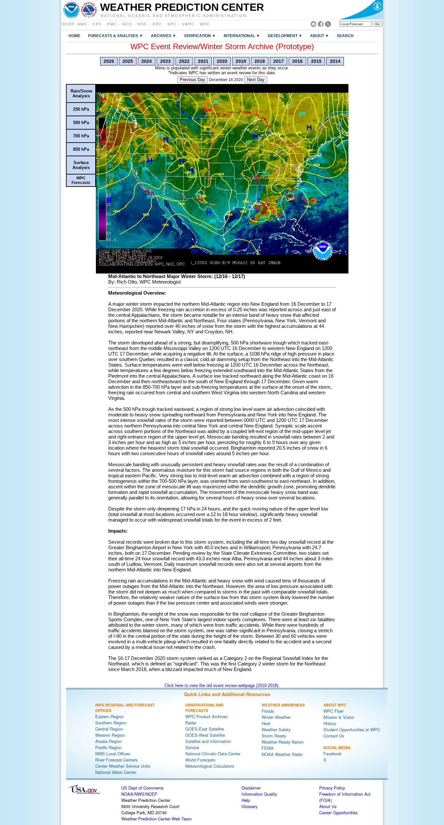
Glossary (249, 806)
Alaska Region (108, 741)
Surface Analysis (81, 165)
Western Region (110, 735)
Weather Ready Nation (283, 742)
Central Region (109, 729)
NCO (127, 24)
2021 (203, 61)
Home (74, 36)
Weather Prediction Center (182, 7)
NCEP (68, 24)
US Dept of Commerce (142, 788)
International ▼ (242, 36)
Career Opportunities (338, 812)
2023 (165, 61)
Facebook (332, 753)
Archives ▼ (163, 36)
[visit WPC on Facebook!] (321, 25)
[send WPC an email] (313, 25)
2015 (316, 61)
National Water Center (115, 772)
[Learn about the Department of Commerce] (361, 10)
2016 (297, 61)
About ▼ (319, 36)
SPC (171, 24)
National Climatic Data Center (213, 753)
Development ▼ (285, 36)
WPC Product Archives (206, 716)
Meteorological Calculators (209, 766)
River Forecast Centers (116, 760)
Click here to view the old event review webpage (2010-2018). (222, 685)
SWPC (188, 24)
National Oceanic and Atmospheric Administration (174, 15)
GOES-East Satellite (204, 729)
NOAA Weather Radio (282, 754)
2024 (146, 61)
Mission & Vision (338, 717)
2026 (109, 61)
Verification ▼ (200, 36)
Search (345, 36)
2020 (222, 61)
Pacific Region (108, 747)
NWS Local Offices (112, 753)
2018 (260, 61)
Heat (266, 723)
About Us (327, 806)
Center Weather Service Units (122, 766)
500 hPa (81, 122)
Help (246, 800)
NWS (139, 794)
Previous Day (192, 79)
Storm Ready (274, 736)
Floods (268, 711)
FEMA (268, 748)
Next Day (256, 79)
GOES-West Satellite (205, 735)
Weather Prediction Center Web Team (156, 819)
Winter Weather (276, 717)
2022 (184, 61)
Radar (190, 723)
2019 (241, 61)
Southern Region (110, 723)
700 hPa (81, 135)
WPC (205, 24)
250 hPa (81, 109)
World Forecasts (200, 760)
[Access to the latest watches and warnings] (89, 10)
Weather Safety (276, 729)
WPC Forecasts (81, 180)
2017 (278, 61)
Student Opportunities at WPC (351, 729)
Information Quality (259, 794)
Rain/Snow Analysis (81, 93)
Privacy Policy (332, 788)
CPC (97, 24)
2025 (128, 61)
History (329, 723)
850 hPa (81, 149)
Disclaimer (251, 788)
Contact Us (333, 736)
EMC (112, 24)
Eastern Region (109, 716)
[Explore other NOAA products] (71, 10)
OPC (157, 24)
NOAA (127, 794)
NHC (142, 24)
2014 (335, 61)
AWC (82, 24)
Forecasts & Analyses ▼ (115, 36)
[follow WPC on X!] (328, 25)
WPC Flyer (333, 711)
